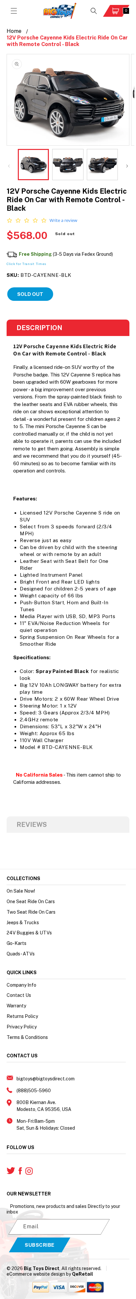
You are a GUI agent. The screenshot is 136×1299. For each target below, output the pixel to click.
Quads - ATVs (21, 953)
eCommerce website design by (39, 1274)
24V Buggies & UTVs (29, 932)
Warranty (16, 1005)
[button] (14, 11)
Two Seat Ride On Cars (31, 912)
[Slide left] (9, 166)
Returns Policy (22, 1016)
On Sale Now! (21, 891)
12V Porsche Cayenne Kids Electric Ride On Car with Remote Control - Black (67, 41)
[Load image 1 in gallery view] (33, 164)
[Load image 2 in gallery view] (67, 164)
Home (14, 31)
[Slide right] (127, 166)
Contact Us (19, 995)
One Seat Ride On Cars (31, 901)
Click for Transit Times (26, 264)
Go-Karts (16, 943)
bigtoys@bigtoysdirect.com (46, 1078)
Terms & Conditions (27, 1037)
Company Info (21, 985)
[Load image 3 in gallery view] (102, 164)
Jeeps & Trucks (23, 922)
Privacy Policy (22, 1026)
